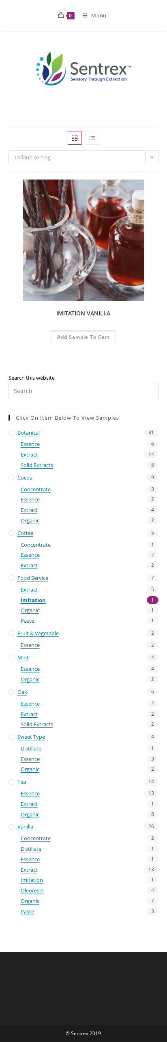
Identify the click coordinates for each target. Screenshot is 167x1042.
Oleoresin (32, 890)
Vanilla (25, 826)
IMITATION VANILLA (83, 313)
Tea (21, 781)
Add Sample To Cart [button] (83, 337)
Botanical (28, 432)
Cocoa (24, 477)
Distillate (31, 748)
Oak (22, 691)
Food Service (32, 577)
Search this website (32, 377)
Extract (29, 454)
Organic (30, 520)
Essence (30, 444)
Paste (27, 620)
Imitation (33, 600)
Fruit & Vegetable (38, 633)
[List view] (92, 138)
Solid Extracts (37, 465)
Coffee (25, 533)
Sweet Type (31, 736)
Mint (23, 657)
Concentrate (36, 489)
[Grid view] (74, 138)
